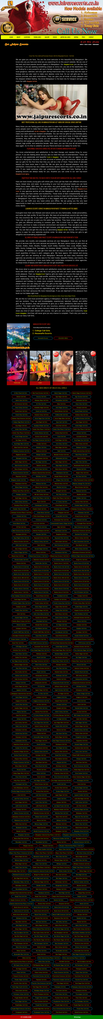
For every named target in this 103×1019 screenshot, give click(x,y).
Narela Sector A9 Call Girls (61, 910)
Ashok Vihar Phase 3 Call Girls (81, 429)
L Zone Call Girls (21, 795)
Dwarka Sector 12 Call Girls (41, 567)
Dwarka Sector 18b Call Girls (21, 577)
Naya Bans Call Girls (21, 921)
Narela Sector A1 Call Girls (21, 907)
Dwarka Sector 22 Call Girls (61, 581)
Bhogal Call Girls (41, 490)
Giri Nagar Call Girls (61, 624)
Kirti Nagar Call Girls (39, 780)
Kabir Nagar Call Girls (81, 722)
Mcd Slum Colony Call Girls (84, 853)
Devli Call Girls (61, 548)
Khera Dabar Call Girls (21, 766)
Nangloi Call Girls (82, 896)
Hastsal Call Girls (81, 664)
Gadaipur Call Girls (21, 606)
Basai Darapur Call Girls (21, 469)
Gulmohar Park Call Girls (19, 650)
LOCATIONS (27, 37)
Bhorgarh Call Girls (61, 490)
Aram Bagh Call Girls (41, 422)
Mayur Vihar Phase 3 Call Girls (64, 853)
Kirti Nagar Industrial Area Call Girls (61, 780)
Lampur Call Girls (61, 798)
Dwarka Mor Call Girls (41, 563)
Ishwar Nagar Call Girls (21, 686)
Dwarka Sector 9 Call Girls (61, 592)
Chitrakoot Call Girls (41, 519)
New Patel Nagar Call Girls (82, 936)
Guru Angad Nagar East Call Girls (40, 650)
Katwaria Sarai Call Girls (41, 751)
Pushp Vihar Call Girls (83, 1008)
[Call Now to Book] (51, 17)
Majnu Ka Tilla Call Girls (81, 816)
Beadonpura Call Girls (62, 472)
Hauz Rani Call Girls (61, 668)
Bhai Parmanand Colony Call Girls (84, 480)
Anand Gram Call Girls (21, 411)
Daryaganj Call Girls (21, 534)
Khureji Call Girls (21, 769)
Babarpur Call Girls (41, 447)
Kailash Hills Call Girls (62, 726)
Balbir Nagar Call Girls (21, 462)
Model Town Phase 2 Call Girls (61, 867)
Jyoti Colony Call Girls (21, 722)
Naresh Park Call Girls (41, 914)
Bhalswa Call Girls (41, 483)
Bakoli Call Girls (81, 458)
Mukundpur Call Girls (21, 885)
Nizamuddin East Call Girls (81, 950)
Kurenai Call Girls (82, 791)
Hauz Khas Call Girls (21, 668)
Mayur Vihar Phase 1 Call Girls (85, 849)
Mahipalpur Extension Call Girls (21, 816)
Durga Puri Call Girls (81, 559)
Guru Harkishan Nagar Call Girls (83, 650)
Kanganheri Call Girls (81, 737)
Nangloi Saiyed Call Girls (38, 900)
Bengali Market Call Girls (61, 476)
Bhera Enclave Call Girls (81, 487)
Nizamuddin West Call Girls (21, 954)
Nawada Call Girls (81, 918)
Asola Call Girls (61, 436)
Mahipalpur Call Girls (81, 813)
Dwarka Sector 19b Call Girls (61, 577)
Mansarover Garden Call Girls (61, 838)
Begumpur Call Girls (21, 476)
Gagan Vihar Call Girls (61, 606)
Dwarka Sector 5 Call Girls (61, 588)
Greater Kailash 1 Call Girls (18, 639)
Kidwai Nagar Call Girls (61, 769)
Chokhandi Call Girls (81, 519)
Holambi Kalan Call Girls (61, 672)
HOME (11, 37)
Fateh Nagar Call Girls (20, 599)
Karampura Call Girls (61, 744)
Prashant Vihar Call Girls (61, 997)
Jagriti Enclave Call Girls (61, 690)
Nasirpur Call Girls (82, 914)
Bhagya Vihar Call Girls (62, 480)
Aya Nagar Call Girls (21, 440)
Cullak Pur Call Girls (41, 527)
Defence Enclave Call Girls (21, 541)
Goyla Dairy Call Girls (41, 635)
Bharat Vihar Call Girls (41, 487)
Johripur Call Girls (21, 719)
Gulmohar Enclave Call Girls (81, 646)
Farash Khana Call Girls (42, 595)
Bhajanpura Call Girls (21, 483)
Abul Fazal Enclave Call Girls (41, 393)
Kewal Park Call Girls (61, 755)
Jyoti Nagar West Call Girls (61, 722)
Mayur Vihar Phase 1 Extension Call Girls (21, 853)
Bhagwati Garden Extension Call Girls (40, 480)
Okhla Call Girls (26, 958)
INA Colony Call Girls (82, 675)
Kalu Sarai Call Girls (61, 733)
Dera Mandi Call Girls (82, 545)
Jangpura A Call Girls (81, 697)
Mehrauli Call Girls (42, 860)
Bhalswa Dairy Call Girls (61, 483)
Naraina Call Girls (58, 900)
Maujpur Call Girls (28, 845)
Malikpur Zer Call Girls (82, 820)
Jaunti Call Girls (81, 704)
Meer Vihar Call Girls (61, 856)
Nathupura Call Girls (21, 918)
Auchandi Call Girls (82, 436)
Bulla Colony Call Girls (21, 501)
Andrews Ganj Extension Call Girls (21, 418)
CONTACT (91, 37)
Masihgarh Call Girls (81, 838)
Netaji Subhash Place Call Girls (41, 929)
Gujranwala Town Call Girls (41, 646)
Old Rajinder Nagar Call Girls (61, 965)
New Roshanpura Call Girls (81, 939)
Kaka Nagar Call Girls (41, 729)
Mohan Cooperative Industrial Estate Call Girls (41, 871)
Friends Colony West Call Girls (82, 603)
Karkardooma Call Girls (41, 748)
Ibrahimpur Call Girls (61, 675)
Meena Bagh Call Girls (21, 856)
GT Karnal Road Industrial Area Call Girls (62, 643)
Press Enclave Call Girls (41, 1001)
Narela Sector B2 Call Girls (81, 910)
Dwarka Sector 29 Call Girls (81, 585)
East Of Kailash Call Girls (81, 592)
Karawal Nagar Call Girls (81, 744)
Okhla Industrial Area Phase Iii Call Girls (21, 961)
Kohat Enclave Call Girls (41, 784)
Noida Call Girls (41, 954)
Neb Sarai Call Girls (41, 921)
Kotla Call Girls (82, 784)
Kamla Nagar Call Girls (61, 737)
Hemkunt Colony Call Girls (82, 668)
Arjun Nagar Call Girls (82, 422)
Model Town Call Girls (21, 867)
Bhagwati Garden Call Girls (18, 480)
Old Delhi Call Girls (64, 961)
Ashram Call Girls (81, 433)
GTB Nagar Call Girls (21, 646)
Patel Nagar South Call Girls (20, 987)
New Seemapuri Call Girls (41, 943)
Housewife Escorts (43, 338)
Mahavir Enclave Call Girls (21, 813)
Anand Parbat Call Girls (81, 411)
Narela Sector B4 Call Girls (20, 914)
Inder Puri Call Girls (41, 679)
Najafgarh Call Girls (81, 889)
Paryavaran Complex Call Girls (61, 979)
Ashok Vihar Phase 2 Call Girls (61, 429)
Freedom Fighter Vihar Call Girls (21, 603)
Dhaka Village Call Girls (20, 552)
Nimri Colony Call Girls (61, 947)
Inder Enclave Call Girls (21, 679)
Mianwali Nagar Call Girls (61, 860)
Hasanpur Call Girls (61, 664)
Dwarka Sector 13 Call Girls (81, 567)
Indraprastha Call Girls (41, 682)
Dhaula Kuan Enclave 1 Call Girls (38, 556)
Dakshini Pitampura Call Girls (41, 530)
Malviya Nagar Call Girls (41, 824)
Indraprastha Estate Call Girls (61, 682)
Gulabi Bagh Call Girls (62, 646)
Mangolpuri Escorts (68, 64)
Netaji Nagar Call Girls (21, 929)
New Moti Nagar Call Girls (41, 936)
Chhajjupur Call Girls (63, 512)
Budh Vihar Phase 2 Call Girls (61, 498)
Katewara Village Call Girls (21, 751)
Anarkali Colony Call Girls (42, 414)
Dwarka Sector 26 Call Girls (21, 585)
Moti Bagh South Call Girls (41, 878)
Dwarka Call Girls (21, 563)
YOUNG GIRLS (37, 37)
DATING (76, 37)
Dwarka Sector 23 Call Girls (81, 581)
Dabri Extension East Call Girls (21, 530)
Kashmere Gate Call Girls (82, 748)
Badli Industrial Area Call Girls (82, 451)
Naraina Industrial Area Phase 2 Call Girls (21, 903)
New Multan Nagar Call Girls (61, 936)
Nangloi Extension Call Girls (18, 900)
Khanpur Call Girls (81, 758)
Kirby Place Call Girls (20, 780)
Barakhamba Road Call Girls (81, 465)
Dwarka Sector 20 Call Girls (21, 581)
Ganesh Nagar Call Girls (41, 610)
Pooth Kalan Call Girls (61, 994)
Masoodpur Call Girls (21, 842)
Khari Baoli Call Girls (41, 762)
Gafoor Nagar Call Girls (41, 606)
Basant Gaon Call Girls (41, 469)
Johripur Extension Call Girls (41, 719)
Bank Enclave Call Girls (21, 465)
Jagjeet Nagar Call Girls (41, 690)
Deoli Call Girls (41, 545)
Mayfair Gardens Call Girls (44, 849)
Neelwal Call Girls (82, 921)
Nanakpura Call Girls (44, 892)
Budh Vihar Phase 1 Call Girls (41, 498)
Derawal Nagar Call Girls (41, 548)
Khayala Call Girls (62, 762)
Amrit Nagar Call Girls (62, 407)
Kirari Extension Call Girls (61, 777)
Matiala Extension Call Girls (81, 842)
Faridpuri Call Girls (83, 595)
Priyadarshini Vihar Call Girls (61, 1001)
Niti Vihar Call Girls (41, 950)
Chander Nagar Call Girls (81, 505)
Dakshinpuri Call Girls (61, 530)
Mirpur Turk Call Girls (41, 863)
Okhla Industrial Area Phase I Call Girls (49, 958)
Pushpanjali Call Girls (21, 1012)
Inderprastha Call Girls (81, 679)
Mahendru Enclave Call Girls (41, 813)
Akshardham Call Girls (62, 400)
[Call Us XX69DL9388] (89, 42)
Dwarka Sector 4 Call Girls (41, 588)
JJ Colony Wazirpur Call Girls (61, 715)
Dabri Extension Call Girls (81, 527)
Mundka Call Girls (41, 885)
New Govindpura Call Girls (21, 932)
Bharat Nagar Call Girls (21, 487)
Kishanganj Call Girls (83, 780)
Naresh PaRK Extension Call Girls (61, 914)
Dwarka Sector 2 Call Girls (81, 577)
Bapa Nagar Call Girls (62, 465)
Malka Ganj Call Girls (21, 824)
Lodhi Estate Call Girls (21, 805)
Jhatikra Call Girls (21, 711)
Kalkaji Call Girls (41, 733)
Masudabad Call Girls (41, 842)
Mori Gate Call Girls (61, 874)
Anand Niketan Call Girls (61, 411)
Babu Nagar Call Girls (61, 447)
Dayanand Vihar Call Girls (62, 538)
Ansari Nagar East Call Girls (42, 418)
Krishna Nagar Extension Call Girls (21, 791)
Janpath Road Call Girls (61, 700)
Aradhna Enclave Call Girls (82, 418)
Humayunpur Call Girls (42, 675)
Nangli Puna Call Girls (21, 896)
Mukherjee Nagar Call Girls (41, 882)
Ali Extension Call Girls (21, 404)
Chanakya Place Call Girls (21, 505)
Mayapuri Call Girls (48, 845)
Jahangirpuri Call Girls (82, 690)
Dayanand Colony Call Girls (41, 538)
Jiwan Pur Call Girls (21, 715)
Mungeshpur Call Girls (62, 885)
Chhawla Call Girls (22, 516)
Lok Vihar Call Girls (81, 805)
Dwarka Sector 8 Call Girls (41, 592)
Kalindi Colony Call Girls (81, 729)
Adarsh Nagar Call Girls (60, 393)
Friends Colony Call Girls (42, 603)
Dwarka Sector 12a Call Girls (62, 567)
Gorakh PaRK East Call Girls (21, 632)
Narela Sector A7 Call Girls (21, 910)
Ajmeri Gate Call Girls (22, 400)
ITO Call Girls (41, 686)
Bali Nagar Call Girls (41, 462)
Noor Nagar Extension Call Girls (81, 954)
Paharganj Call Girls (81, 968)
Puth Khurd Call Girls (61, 1012)
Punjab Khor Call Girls (42, 1005)
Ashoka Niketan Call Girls (42, 433)
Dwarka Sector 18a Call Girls (82, 574)
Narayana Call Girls (64, 903)
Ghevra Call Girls (82, 621)
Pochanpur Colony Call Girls (21, 994)
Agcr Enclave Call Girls (81, 396)
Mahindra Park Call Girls (61, 813)
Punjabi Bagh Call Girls (61, 1005)
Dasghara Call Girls (61, 534)
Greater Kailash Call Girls (82, 635)
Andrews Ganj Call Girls (81, 414)
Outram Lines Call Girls (61, 968)
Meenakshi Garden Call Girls (41, 856)
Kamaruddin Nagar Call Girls (41, 737)
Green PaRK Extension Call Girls (38, 643)
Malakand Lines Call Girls (21, 820)
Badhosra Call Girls (41, 451)
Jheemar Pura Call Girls (41, 711)
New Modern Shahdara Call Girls (81, 932)
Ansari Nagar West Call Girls (62, 418)
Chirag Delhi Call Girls (62, 516)
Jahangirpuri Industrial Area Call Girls (21, 693)
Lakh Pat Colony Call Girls (21, 798)
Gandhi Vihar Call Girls (21, 610)
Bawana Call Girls (81, 469)
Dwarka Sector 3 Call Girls (21, 588)
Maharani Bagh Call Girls (81, 809)
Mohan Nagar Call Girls (86, 871)
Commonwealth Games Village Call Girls (62, 523)
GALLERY (47, 37)
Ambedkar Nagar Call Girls (41, 407)
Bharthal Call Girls (62, 487)
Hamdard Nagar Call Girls (62, 653)
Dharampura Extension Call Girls (82, 552)
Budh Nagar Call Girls (21, 498)
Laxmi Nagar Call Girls (21, 802)
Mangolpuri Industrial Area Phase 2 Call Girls (75, 834)
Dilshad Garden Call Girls (21, 559)
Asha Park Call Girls (61, 425)
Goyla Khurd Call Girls (62, 635)
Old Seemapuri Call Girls (82, 965)
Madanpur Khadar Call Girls (61, 809)
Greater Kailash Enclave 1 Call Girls (60, 639)
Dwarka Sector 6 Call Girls (82, 588)
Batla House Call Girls (61, 469)
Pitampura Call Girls (81, 990)
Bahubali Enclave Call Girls (61, 454)
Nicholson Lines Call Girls (82, 943)
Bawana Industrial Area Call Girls (42, 472)
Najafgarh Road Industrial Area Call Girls (21, 892)
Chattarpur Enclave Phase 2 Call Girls (21, 512)
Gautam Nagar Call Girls (21, 617)
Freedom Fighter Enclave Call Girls (81, 599)
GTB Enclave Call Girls (84, 643)
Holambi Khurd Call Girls (81, 672)
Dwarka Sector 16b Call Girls (21, 574)
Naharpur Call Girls (61, 889)
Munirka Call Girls (82, 885)
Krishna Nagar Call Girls (81, 787)
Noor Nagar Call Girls (61, 954)
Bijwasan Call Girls (81, 490)
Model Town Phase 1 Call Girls (41, 867)
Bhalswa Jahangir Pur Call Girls (81, 483)
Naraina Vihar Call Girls (44, 903)
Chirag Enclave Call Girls (82, 516)
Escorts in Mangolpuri (52, 157)
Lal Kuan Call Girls (42, 798)
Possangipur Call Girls (82, 994)
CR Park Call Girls (21, 527)
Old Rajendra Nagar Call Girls (41, 965)
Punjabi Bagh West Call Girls (41, 1008)
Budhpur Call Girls (81, 498)
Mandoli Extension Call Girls (41, 831)
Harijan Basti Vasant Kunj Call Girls (82, 661)
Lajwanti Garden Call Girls (81, 795)
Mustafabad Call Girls (21, 889)
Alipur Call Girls (61, 404)
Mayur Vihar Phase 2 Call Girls (44, 853)
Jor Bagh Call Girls (62, 719)
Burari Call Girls (41, 501)
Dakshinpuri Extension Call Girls (82, 530)
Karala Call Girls (41, 744)
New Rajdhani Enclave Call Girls (21, 939)
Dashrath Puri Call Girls (81, 534)
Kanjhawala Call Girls (21, 740)
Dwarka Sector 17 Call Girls (41, 574)
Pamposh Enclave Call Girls (21, 976)
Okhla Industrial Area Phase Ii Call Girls (74, 958)
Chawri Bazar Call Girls (43, 512)
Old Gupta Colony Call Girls (21, 965)
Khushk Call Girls (41, 769)
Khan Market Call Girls (61, 758)
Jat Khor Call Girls (42, 704)
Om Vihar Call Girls (41, 968)
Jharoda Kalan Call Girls (81, 708)
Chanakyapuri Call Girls (41, 505)
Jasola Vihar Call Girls (21, 704)
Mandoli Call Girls (21, 831)
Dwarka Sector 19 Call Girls (41, 577)
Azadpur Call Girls (42, 443)
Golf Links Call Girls (61, 628)
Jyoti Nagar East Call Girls (41, 722)
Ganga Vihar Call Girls (62, 610)
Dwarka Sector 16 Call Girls (61, 570)
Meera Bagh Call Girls (82, 856)
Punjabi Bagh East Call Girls (81, 1005)
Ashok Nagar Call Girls (81, 425)
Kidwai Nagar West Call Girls (21, 773)
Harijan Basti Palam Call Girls (60, 661)
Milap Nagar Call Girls (21, 863)
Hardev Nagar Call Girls (81, 653)
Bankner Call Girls (42, 465)
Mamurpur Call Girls (61, 824)
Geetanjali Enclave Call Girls (82, 617)
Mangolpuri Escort (40, 274)
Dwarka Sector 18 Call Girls (61, 574)
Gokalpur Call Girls (82, 624)
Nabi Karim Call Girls (41, 889)
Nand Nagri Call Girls (64, 892)
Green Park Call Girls (18, 643)
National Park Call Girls (41, 918)
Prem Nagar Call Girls (21, 1001)
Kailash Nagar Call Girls (81, 726)
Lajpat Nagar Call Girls (61, 795)
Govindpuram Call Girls (61, 632)
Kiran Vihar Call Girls (21, 777)
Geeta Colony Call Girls (61, 617)
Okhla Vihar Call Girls (44, 961)
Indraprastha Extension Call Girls (82, 682)
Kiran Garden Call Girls (81, 773)
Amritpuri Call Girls (82, 407)
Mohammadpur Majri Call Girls (17, 871)
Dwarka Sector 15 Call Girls (41, 570)
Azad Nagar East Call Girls (81, 440)
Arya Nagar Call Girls (21, 425)
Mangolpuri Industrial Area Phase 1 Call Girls (48, 834)
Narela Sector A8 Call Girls (41, 910)
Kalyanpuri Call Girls (21, 737)
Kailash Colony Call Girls (41, 726)
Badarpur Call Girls (81, 447)
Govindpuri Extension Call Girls (21, 635)
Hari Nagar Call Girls (81, 657)
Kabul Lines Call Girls (21, 726)
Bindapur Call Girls (21, 494)
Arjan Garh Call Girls (61, 422)
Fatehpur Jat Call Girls (60, 599)
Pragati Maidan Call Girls (21, 997)
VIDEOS (55, 37)
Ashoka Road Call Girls (61, 433)
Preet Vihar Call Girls (81, 997)
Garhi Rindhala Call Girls (81, 614)
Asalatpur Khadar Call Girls (41, 425)
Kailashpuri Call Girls (21, 729)
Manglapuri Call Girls (61, 831)
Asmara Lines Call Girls (41, 436)
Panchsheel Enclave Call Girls (41, 976)
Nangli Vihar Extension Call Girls (61, 896)
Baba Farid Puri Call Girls (21, 447)
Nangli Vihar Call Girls (41, 896)
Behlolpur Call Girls (41, 476)
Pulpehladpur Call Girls (21, 1005)
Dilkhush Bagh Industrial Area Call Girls (83, 556)
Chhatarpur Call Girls (83, 512)
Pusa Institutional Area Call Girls (62, 1008)
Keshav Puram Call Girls (21, 755)
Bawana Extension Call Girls (21, 472)
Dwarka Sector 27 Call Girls (41, 585)
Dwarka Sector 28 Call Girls (61, 585)
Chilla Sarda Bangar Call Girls (41, 516)
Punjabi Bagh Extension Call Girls (21, 1008)
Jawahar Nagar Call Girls (21, 708)
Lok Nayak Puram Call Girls (61, 805)
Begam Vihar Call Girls (82, 472)
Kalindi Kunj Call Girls (22, 733)
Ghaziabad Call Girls (41, 621)
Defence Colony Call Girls (82, 538)
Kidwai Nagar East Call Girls (81, 769)
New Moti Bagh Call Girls (21, 936)
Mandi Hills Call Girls (61, 827)
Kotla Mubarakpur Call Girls (21, 787)
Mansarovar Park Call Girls (41, 838)
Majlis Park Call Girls (62, 816)
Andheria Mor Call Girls (61, 414)
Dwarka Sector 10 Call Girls (81, 563)
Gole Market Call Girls (41, 628)
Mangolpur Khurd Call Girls (81, 831)
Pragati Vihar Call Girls (41, 997)
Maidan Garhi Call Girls (41, 816)
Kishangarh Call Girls (21, 784)
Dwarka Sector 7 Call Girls (21, 592)
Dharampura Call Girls (61, 552)
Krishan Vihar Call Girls (61, 787)
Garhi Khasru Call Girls (61, 614)
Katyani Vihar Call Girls (61, 751)
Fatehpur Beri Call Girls (40, 599)
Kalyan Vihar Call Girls (82, 733)
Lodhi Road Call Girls (41, 805)
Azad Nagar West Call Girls (21, 443)
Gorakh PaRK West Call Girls (42, 632)
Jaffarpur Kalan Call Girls (61, 686)
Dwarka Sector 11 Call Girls (21, 567)
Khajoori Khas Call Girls (21, 758)
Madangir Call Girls (21, 809)
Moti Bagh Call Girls (81, 874)
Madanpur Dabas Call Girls (41, 809)
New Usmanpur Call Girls (61, 943)
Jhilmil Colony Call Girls (61, 711)
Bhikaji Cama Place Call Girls (21, 490)
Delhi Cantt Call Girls (21, 545)
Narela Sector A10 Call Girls (41, 907)
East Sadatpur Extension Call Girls (21, 595)
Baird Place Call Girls (81, 454)
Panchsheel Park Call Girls (82, 976)
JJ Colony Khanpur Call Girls (41, 715)
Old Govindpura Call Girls (84, 961)
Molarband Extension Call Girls (21, 874)
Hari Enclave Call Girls (61, 657)
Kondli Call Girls (61, 784)
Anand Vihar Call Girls (22, 414)
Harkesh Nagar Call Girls (21, 664)
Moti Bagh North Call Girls (21, 878)
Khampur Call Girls (41, 758)
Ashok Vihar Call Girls (21, 429)
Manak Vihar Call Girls (81, 824)
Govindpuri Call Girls (81, 632)
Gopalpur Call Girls (81, 628)
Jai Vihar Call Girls (43, 693)
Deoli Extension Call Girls (62, 545)
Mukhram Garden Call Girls (81, 882)
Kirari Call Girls (41, 777)
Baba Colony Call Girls (82, 443)
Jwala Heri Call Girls (81, 719)
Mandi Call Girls (41, 827)
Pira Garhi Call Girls (61, 990)
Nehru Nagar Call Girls (42, 925)
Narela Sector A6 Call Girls (81, 907)
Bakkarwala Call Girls (62, 458)
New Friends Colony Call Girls (82, 929)
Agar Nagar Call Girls (61, 396)
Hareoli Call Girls (41, 657)
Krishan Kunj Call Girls (41, 787)
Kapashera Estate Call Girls (21, 744)
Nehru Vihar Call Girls (81, 925)
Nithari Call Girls (21, 950)
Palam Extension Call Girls (61, 972)
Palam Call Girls (21, 972)
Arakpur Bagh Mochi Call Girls (21, 422)
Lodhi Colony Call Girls (81, 802)
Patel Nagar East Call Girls (82, 983)
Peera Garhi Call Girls (22, 990)
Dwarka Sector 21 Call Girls (41, 581)
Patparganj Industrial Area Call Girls (82, 987)
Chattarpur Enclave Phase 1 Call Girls (81, 509)
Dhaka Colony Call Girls (81, 548)
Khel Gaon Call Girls (81, 762)
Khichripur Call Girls (61, 766)
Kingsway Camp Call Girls (61, 773)
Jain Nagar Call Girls (63, 693)
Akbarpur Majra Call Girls (41, 400)
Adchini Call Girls (21, 396)
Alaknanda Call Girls (81, 400)
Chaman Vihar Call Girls (81, 501)
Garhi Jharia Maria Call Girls (41, 614)
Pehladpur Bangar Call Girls (41, 990)
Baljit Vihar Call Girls (81, 462)
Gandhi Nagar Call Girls (81, 606)
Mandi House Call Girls (82, 827)
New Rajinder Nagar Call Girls (42, 939)
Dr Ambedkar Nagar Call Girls (62, 559)
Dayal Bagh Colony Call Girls (21, 538)
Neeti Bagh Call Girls (21, 925)
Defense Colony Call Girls (41, 541)
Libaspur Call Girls (61, 802)
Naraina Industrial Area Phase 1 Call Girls (81, 900)
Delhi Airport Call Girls (61, 541)
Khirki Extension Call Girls (81, 766)
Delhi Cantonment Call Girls (81, 541)
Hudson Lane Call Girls (21, 675)
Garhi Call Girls (21, 614)
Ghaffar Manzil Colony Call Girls (21, 621)
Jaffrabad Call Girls (81, 686)
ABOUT (18, 37)
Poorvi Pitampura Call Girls (41, 994)
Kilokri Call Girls (41, 773)
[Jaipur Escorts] (16, 44)
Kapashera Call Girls (82, 740)
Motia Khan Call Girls (82, 878)
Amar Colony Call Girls (21, 407)
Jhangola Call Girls (61, 708)
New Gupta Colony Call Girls (41, 932)
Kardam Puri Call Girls (21, 748)
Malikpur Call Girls (62, 820)
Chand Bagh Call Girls (61, 505)
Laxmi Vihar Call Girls (41, 802)
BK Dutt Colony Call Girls (42, 494)
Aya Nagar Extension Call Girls (41, 440)
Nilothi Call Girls (41, 947)
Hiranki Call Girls (41, 672)
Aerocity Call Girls (41, 396)
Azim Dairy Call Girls (61, 443)
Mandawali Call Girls (21, 827)
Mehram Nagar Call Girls (21, 860)
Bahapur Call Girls (41, 454)
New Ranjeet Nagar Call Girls (62, 939)
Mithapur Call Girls (62, 863)
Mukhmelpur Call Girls (61, 882)
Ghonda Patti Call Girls (41, 624)
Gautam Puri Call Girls (41, 617)
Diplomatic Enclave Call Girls (42, 559)
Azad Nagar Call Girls (61, 440)
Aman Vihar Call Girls (81, 404)
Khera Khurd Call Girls (41, 766)
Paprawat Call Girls (41, 979)
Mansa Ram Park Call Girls (21, 838)
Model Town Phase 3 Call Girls (81, 867)
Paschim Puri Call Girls (81, 979)
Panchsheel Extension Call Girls (61, 976)
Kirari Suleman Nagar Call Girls (81, 777)
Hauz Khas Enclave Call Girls (42, 668)
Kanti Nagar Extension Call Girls (61, 740)
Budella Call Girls (82, 494)
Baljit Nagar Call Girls (61, 462)
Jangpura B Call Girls (21, 700)
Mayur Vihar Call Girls (65, 849)
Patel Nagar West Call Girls (40, 987)
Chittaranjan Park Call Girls (61, 519)
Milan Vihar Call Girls (81, 860)
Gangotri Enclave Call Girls (81, 610)
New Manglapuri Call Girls (61, 932)
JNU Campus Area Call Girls (81, 715)
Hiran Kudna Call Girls (21, 672)
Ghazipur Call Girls (62, 621)
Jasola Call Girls (81, 700)
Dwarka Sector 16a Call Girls (81, 570)
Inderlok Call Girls (61, 679)
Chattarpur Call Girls (59, 509)
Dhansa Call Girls (41, 552)
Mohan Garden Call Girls (65, 871)
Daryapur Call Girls (41, 534)
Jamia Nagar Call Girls (21, 697)
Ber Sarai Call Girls (81, 476)
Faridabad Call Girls (62, 595)
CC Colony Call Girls (61, 501)
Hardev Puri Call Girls (21, 657)
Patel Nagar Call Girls (63, 983)
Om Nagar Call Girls (21, 968)
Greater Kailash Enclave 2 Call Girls (83, 639)
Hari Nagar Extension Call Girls (40, 661)
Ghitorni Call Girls (21, 624)
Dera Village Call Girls (21, 548)
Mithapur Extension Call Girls (82, 863)
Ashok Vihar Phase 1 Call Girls (41, 429)
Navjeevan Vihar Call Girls (61, 918)
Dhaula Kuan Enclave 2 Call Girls (60, 556)
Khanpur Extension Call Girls (21, 762)
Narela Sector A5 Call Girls (61, 907)
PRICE (83, 37)
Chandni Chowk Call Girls (39, 509)
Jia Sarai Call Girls (82, 711)
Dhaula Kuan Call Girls (18, 556)
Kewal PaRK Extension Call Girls (82, 755)
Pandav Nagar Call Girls (21, 979)
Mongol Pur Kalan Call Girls (41, 874)
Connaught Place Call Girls (84, 523)
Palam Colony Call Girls (41, 972)
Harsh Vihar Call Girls (41, 664)
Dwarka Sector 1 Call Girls (61, 563)
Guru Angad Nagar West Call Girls (62, 650)
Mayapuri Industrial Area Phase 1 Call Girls (71, 845)
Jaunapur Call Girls (61, 704)
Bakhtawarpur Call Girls (41, 458)
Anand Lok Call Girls (41, 411)
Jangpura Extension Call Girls (41, 700)
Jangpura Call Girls (61, 697)
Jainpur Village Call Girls (83, 693)
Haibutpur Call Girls (41, 653)
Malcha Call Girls (41, 820)
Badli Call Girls (62, 451)
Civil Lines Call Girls (39, 523)
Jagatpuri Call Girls (21, 690)
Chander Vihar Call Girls (19, 509)
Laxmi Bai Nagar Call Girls (82, 798)
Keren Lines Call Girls (81, 751)
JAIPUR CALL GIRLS (65, 37)
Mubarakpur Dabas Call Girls (21, 882)
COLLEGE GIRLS (63, 338)
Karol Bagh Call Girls (61, 748)
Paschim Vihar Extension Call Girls (41, 983)
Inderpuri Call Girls (21, 682)
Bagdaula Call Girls (21, 454)
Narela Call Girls (84, 903)
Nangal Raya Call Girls (84, 892)
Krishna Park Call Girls (42, 791)
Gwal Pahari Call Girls (22, 653)
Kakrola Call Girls (61, 729)
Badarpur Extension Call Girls (22, 451)
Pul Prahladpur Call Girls (82, 1001)
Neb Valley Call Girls (61, 921)
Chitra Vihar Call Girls (21, 519)
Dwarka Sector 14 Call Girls (21, 570)
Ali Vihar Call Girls (41, 404)
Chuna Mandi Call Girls (19, 523)
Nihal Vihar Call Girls (21, 947)
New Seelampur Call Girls (21, 943)
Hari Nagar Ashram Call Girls (20, 661)
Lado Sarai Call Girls (41, 795)
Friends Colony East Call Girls (62, 603)
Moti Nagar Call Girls (61, 878)
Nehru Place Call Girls (61, 925)
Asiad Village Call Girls (21, 436)
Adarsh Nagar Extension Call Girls (82, 393)
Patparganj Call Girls (60, 987)
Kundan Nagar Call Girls (62, 791)
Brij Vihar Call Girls (61, 494)
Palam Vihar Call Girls (82, 972)
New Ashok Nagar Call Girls (61, 929)
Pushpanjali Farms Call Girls (41, 1012)
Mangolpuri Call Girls (63, 230)
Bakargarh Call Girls (21, 458)
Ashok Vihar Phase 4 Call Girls (21, 433)
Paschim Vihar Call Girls (20, 983)
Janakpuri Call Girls (41, 697)
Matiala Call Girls (61, 842)
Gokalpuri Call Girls (21, 628)
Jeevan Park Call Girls (41, 708)
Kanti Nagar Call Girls (41, 740)
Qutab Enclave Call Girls (81, 1012)
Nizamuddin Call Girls (62, 950)
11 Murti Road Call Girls (20, 393)
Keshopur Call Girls (41, 755)
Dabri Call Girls (61, 527)
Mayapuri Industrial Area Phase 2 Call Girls (21, 849)
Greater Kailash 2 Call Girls (38, 639)
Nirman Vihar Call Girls (81, 947)
